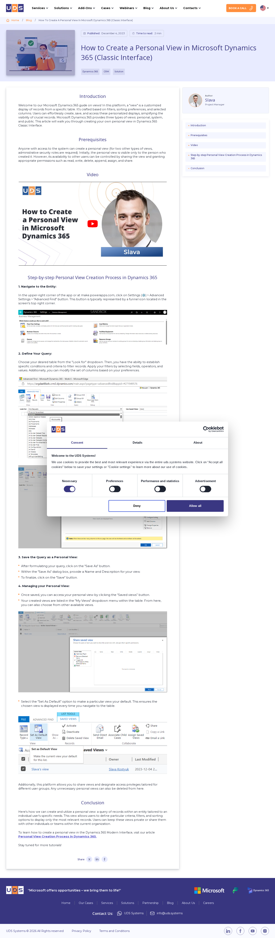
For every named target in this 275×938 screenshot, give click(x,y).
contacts (190, 8)
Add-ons (85, 8)
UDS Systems (134, 913)
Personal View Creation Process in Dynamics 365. (57, 836)
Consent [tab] (77, 442)
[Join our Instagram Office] (265, 931)
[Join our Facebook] (240, 931)
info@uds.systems (170, 913)
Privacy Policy (81, 931)
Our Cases (86, 903)
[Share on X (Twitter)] (89, 859)
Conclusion (197, 168)
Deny (137, 505)
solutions (61, 8)
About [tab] (197, 442)
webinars (127, 8)
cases (105, 8)
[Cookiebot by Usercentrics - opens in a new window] (206, 429)
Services (107, 903)
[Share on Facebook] (104, 859)
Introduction (198, 125)
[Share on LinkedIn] (97, 859)
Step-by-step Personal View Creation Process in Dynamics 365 (226, 157)
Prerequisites (199, 135)
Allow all (195, 505)
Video (194, 145)
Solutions (127, 903)
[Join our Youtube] (253, 931)
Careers (208, 903)
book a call (238, 8)
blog (146, 8)
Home (65, 903)
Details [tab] (138, 442)
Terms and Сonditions (114, 931)
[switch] (115, 489)
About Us (188, 903)
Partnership (150, 903)
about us (167, 8)
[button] (92, 224)
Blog (170, 903)
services (38, 8)
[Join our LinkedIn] (228, 931)
